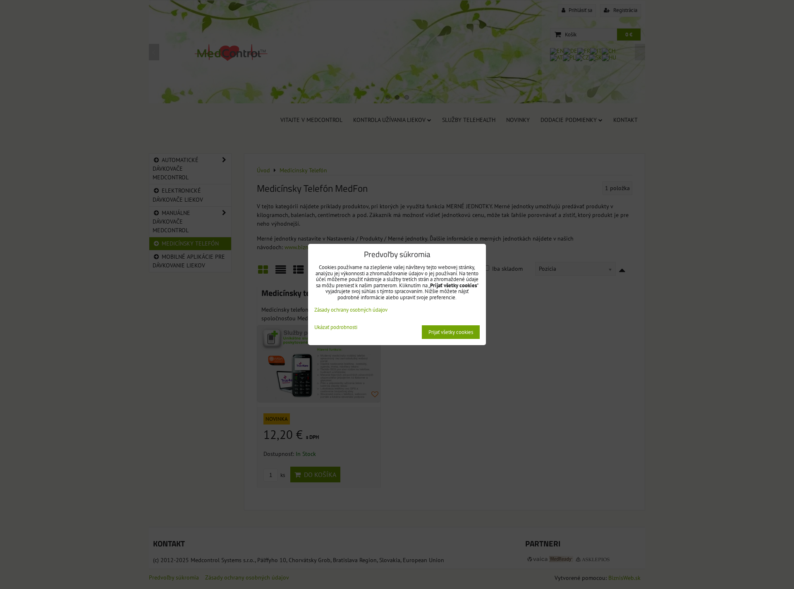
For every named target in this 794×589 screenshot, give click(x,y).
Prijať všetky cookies (450, 332)
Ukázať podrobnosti (335, 327)
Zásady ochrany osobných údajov (350, 309)
